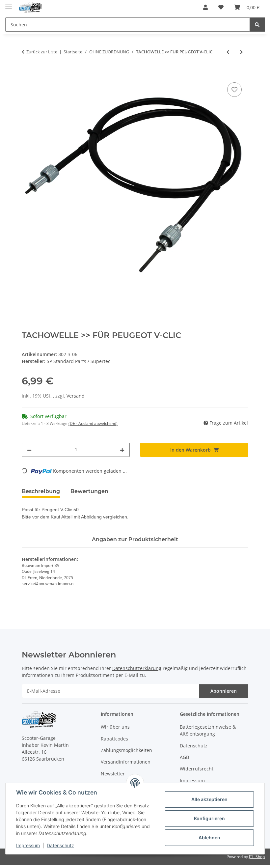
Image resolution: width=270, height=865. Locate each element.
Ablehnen (209, 837)
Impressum (28, 845)
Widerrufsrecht (196, 769)
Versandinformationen (125, 762)
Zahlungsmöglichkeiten (126, 750)
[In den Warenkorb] (27, 73)
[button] (205, 7)
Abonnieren (223, 691)
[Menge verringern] (29, 450)
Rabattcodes (114, 739)
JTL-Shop (257, 856)
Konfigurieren (209, 818)
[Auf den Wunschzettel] (234, 89)
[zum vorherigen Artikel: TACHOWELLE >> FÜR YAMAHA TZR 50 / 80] (228, 52)
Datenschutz (60, 845)
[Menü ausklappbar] (8, 4)
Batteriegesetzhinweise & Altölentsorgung (208, 730)
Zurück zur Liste (41, 52)
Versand (76, 396)
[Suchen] (257, 24)
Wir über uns (115, 727)
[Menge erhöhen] (122, 450)
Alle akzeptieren (209, 799)
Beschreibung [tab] (41, 491)
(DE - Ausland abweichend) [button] (93, 423)
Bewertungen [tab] (89, 491)
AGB (184, 757)
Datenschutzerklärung (136, 668)
